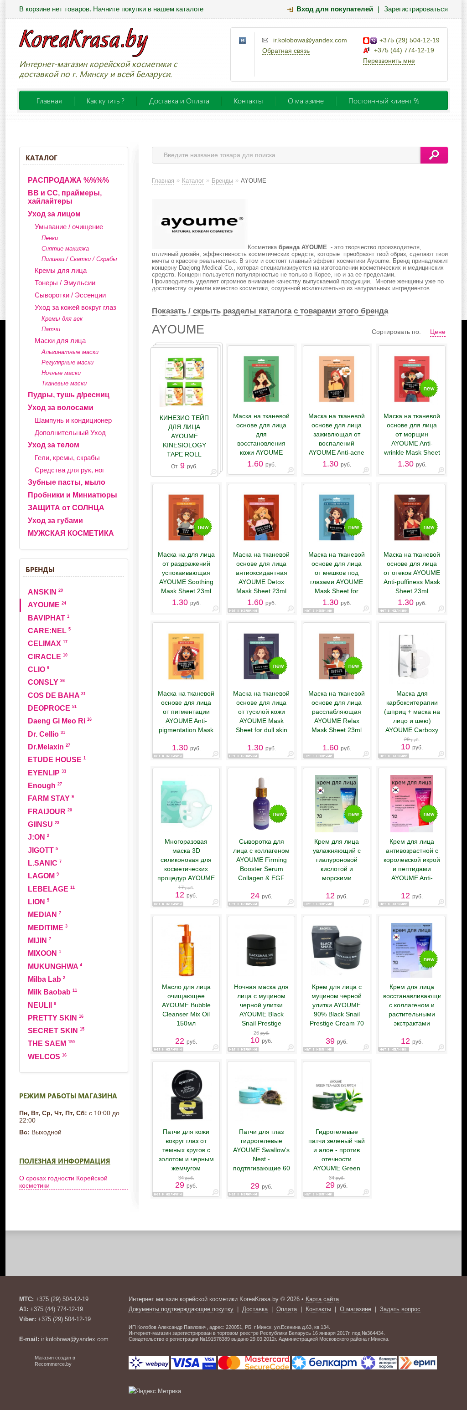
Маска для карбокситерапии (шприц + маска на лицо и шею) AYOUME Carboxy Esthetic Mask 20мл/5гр (412, 721)
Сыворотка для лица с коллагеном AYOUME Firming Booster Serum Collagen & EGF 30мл (261, 864)
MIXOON (44, 953)
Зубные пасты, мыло (66, 482)
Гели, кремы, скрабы (67, 457)
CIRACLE (47, 657)
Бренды (40, 569)
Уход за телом (53, 445)
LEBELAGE (51, 889)
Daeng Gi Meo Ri (60, 721)
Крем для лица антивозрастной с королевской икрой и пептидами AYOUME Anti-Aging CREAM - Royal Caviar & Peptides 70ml (412, 873)
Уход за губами (55, 520)
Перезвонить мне (389, 60)
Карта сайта (322, 1299)
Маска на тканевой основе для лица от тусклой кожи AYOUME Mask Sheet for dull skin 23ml (261, 716)
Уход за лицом (54, 214)
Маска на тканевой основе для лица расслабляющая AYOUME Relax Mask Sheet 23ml (336, 711)
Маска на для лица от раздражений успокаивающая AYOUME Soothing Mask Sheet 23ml (186, 573)
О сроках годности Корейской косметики (63, 1181)
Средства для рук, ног (69, 470)
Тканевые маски (64, 383)
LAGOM (43, 876)
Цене (438, 331)
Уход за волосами (60, 407)
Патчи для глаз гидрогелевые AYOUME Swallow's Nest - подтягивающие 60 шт (261, 1154)
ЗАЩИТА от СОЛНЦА (66, 508)
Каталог (41, 157)
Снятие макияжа (65, 248)
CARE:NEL (49, 631)
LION (38, 902)
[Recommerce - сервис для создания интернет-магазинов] (25, 1365)
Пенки (50, 238)
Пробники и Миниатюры (72, 495)
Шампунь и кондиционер (73, 420)
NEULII (42, 1005)
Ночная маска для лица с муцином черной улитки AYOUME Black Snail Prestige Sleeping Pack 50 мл (261, 1014)
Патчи (51, 329)
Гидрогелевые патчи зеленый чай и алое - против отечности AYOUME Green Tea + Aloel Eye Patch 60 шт (336, 1159)
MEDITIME (47, 928)
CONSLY (46, 682)
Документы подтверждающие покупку (181, 1309)
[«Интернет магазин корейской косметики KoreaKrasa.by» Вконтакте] (243, 41)
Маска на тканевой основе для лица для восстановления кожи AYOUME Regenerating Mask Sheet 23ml (261, 443)
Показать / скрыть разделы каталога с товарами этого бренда (270, 311)
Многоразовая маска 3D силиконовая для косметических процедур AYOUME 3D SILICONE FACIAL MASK (186, 869)
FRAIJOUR (50, 811)
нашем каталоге (178, 9)
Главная (49, 100)
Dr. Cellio (46, 734)
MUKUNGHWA (55, 966)
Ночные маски (61, 372)
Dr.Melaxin (49, 747)
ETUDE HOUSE (57, 760)
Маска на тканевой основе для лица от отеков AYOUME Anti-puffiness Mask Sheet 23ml (412, 573)
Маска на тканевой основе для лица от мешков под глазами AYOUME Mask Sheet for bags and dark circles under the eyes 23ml (336, 586)
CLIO (38, 669)
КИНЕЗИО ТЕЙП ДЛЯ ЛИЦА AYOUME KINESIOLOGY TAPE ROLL (184, 436)
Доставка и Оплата (179, 100)
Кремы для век (62, 318)
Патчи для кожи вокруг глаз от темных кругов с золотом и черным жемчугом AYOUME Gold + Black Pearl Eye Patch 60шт (186, 1163)
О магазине (306, 100)
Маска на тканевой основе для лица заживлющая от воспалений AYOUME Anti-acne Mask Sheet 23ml (336, 438)
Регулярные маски (67, 362)
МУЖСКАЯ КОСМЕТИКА (71, 533)
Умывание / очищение (69, 227)
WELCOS (47, 1057)
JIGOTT (43, 850)
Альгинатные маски (70, 352)
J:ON (38, 837)
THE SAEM (51, 1043)
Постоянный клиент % (384, 100)
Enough (45, 786)
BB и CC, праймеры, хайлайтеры (65, 197)
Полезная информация (64, 1160)
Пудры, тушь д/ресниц (68, 395)
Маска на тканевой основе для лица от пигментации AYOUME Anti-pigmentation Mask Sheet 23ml (186, 716)
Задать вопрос (400, 1309)
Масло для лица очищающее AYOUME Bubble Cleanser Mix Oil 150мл (186, 1005)
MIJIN (39, 940)
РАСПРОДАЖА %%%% (68, 180)
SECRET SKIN (56, 1031)
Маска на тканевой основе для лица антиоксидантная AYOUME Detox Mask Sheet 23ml (261, 573)
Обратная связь (286, 50)
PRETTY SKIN (55, 1018)
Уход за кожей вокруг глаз (75, 307)
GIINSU (43, 824)
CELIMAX (47, 643)
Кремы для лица (61, 270)
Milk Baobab (52, 992)
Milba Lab (46, 979)
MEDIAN (44, 914)
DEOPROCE (52, 708)
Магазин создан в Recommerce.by (55, 1361)
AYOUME (47, 605)
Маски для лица (60, 340)
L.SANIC (45, 863)
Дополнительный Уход (70, 432)
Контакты (248, 100)
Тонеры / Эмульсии (65, 283)
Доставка (255, 1309)
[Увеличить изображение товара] (213, 473)
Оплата (286, 1309)
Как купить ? (106, 100)
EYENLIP (47, 773)
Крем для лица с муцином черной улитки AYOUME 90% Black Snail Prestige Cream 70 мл (337, 1009)
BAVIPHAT (48, 618)
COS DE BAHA (57, 695)
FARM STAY (51, 798)
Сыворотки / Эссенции (70, 295)
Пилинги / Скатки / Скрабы (79, 259)
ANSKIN (45, 592)
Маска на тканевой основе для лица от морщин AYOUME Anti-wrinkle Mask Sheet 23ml (412, 438)
